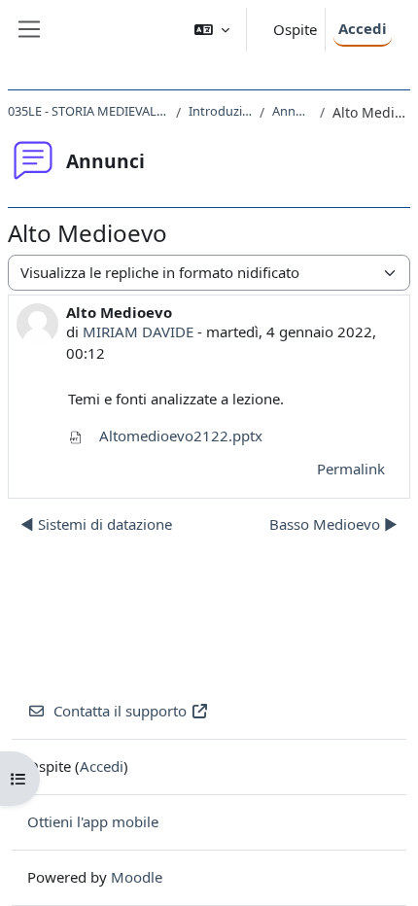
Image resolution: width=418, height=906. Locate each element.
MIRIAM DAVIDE (138, 331)
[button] (212, 29)
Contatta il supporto (120, 710)
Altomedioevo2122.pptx (178, 435)
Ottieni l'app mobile (92, 821)
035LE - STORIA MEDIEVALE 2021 (88, 111)
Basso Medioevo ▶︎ (333, 524)
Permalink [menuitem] (351, 468)
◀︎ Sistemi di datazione (96, 524)
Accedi (362, 28)
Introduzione (221, 111)
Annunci (292, 111)
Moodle (136, 877)
